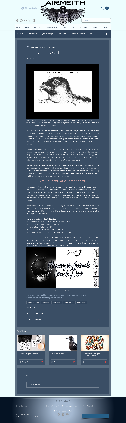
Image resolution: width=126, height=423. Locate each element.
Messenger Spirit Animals (28, 354)
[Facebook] (17, 20)
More (91, 34)
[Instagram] (21, 20)
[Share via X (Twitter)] (32, 314)
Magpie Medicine (57, 354)
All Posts (20, 34)
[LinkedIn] (29, 20)
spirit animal (45, 303)
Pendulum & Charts (78, 34)
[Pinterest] (34, 20)
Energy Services (21, 406)
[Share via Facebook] (27, 314)
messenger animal (33, 303)
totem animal (56, 303)
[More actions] (98, 47)
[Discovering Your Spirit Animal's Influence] (95, 343)
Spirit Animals (32, 34)
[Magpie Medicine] (63, 343)
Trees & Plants (62, 34)
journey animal (81, 303)
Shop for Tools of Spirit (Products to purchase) (61, 406)
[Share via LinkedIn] (37, 314)
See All (107, 331)
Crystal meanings (47, 34)
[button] (105, 8)
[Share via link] (42, 314)
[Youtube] (25, 20)
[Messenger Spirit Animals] (31, 343)
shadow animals (68, 303)
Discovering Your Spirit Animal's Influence (91, 354)
